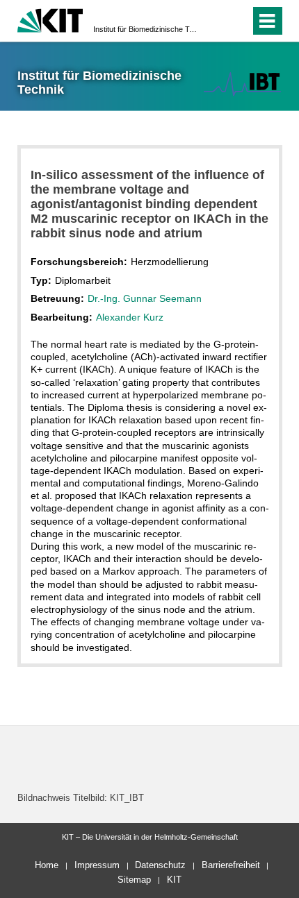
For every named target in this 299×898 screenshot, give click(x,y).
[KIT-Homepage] (50, 19)
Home (46, 865)
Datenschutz (160, 865)
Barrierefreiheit (231, 865)
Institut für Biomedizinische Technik (145, 29)
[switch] (214, 20)
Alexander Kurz (129, 317)
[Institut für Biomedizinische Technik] (242, 83)
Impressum (97, 865)
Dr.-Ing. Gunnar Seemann (145, 298)
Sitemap (134, 879)
